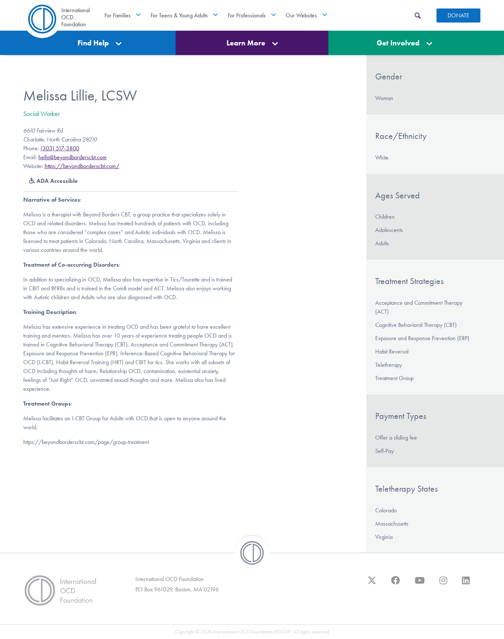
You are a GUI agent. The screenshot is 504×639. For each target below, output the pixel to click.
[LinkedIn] (465, 584)
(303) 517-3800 (60, 148)
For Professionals (247, 15)
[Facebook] (395, 584)
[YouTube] (419, 584)
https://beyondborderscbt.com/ (82, 166)
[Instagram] (443, 584)
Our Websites (301, 15)
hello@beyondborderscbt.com (72, 157)
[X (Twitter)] (372, 584)
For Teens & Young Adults (179, 15)
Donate (458, 15)
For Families (117, 15)
